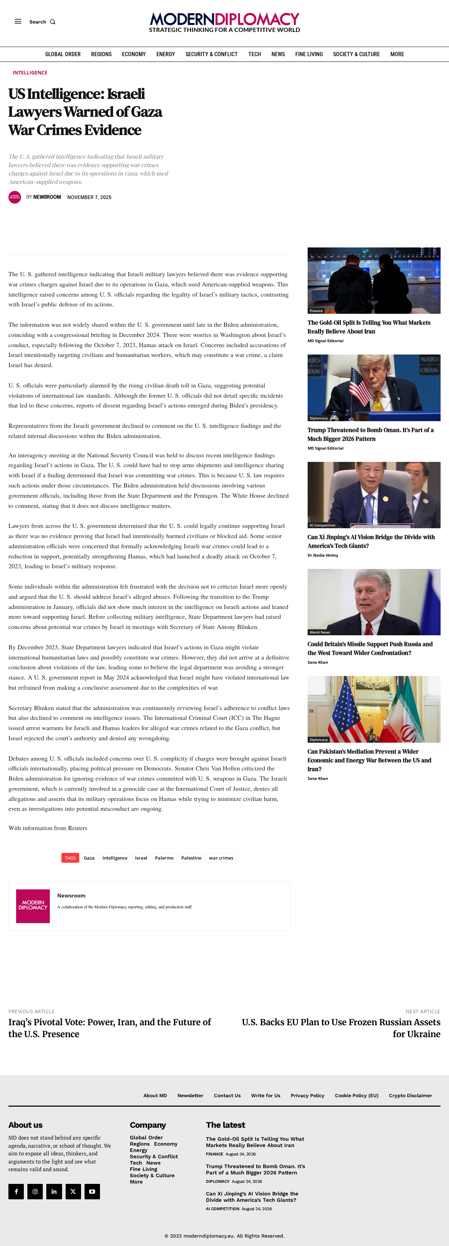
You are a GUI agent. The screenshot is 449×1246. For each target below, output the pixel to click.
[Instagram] (35, 1191)
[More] (112, 218)
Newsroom (47, 197)
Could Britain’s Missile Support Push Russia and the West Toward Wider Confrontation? (370, 648)
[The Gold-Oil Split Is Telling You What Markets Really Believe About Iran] (374, 280)
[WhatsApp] (48, 218)
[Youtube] (92, 1191)
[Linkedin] (64, 218)
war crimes (221, 858)
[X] (32, 218)
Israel (141, 858)
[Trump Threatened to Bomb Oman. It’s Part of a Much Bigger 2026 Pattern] (374, 387)
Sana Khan (318, 662)
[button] (43, 21)
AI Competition (322, 525)
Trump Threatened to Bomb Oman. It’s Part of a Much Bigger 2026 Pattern (371, 434)
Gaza (89, 858)
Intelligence (30, 72)
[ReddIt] (80, 218)
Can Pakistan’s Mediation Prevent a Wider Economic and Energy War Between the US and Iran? (369, 760)
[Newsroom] (15, 197)
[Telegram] (96, 218)
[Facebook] (15, 218)
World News (320, 632)
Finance (316, 310)
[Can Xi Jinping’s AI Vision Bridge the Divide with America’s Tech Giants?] (374, 495)
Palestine (191, 858)
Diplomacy (319, 418)
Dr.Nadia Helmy (323, 555)
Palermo (164, 858)
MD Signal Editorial (325, 340)
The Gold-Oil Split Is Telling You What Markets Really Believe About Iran (369, 327)
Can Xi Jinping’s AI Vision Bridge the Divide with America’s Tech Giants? (252, 1197)
